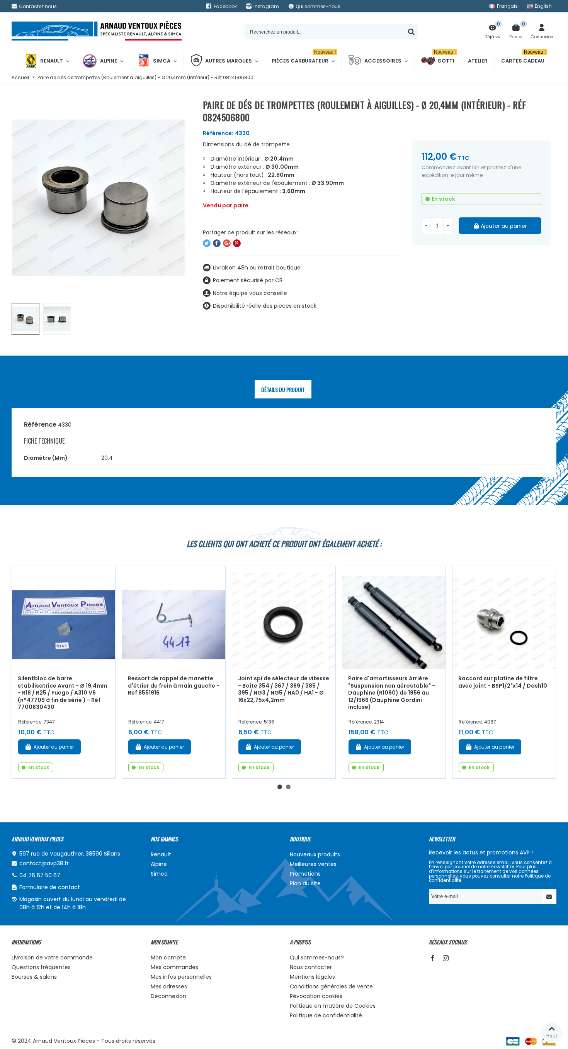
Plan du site (305, 883)
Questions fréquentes (41, 967)
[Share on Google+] (227, 243)
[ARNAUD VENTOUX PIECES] (97, 32)
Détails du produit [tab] (283, 389)
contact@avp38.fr (44, 863)
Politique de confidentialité (326, 1015)
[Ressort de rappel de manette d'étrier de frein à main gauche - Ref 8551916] (173, 617)
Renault (51, 60)
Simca (161, 60)
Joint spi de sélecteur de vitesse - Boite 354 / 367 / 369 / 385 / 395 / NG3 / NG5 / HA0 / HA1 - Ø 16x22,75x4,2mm (283, 689)
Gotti (445, 57)
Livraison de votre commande (52, 957)
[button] (279, 787)
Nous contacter (311, 967)
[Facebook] (432, 958)
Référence (40, 424)
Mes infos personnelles (181, 977)
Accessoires (382, 60)
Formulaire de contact (49, 887)
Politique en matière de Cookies (333, 1006)
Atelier (478, 60)
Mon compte (168, 957)
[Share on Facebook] (217, 243)
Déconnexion (168, 996)
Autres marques (228, 60)
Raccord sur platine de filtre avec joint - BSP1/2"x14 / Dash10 (502, 682)
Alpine (108, 60)
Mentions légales (312, 977)
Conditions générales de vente (331, 986)
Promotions (305, 874)
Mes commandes (174, 967)
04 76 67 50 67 (39, 875)
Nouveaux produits (315, 854)
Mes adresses (169, 986)
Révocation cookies (316, 996)
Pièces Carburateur (304, 57)
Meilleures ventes (313, 864)
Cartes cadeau (523, 57)
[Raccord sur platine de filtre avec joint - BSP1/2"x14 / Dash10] (504, 617)
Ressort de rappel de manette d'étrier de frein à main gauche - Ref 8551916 (173, 685)
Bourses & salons (34, 977)
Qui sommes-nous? (317, 957)
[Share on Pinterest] (237, 243)
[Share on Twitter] (207, 243)
